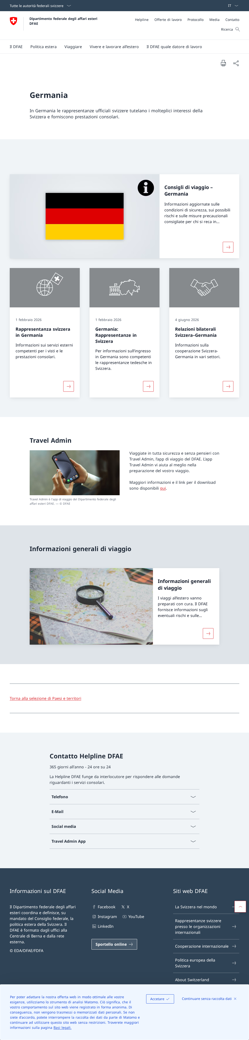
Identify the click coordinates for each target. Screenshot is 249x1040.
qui (163, 488)
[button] (16, 46)
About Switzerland (192, 979)
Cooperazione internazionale (202, 946)
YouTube (136, 916)
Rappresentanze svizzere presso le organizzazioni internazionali (198, 926)
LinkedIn (106, 926)
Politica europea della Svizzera (195, 963)
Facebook (107, 907)
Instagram (107, 916)
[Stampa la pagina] (223, 63)
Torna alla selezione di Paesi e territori (45, 698)
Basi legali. (62, 1027)
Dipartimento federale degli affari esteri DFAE (63, 21)
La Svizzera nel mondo (196, 907)
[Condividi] (236, 63)
